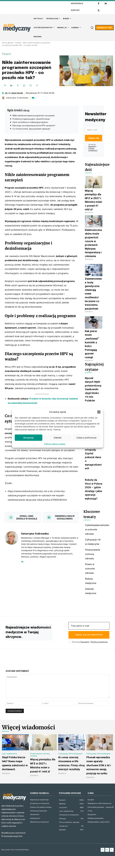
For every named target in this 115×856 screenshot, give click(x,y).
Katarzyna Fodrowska (17, 98)
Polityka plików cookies (54, 444)
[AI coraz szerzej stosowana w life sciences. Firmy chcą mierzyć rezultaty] (71, 742)
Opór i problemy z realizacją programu (30, 122)
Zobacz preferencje (86, 437)
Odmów (57, 437)
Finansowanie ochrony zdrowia (40, 754)
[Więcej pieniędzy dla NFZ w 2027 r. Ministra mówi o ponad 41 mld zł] (93, 182)
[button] (98, 412)
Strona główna (7, 43)
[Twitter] (103, 850)
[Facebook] (98, 3)
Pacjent (18, 43)
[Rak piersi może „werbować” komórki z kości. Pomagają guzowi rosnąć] (93, 322)
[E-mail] (30, 85)
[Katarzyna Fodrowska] (4, 97)
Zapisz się (93, 138)
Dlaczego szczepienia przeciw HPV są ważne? (33, 125)
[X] (98, 10)
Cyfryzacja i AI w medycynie (70, 753)
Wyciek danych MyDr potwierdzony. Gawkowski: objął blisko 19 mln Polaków (93, 389)
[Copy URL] (37, 85)
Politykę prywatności (92, 149)
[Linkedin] (105, 3)
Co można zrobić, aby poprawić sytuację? (31, 128)
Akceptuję (28, 437)
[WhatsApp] (24, 85)
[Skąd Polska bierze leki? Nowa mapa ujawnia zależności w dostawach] (15, 742)
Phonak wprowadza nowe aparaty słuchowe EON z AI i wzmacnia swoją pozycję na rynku (98, 765)
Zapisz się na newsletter (89, 635)
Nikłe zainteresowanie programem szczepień (33, 115)
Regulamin (92, 146)
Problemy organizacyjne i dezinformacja (31, 119)
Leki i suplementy (9, 753)
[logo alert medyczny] (14, 796)
